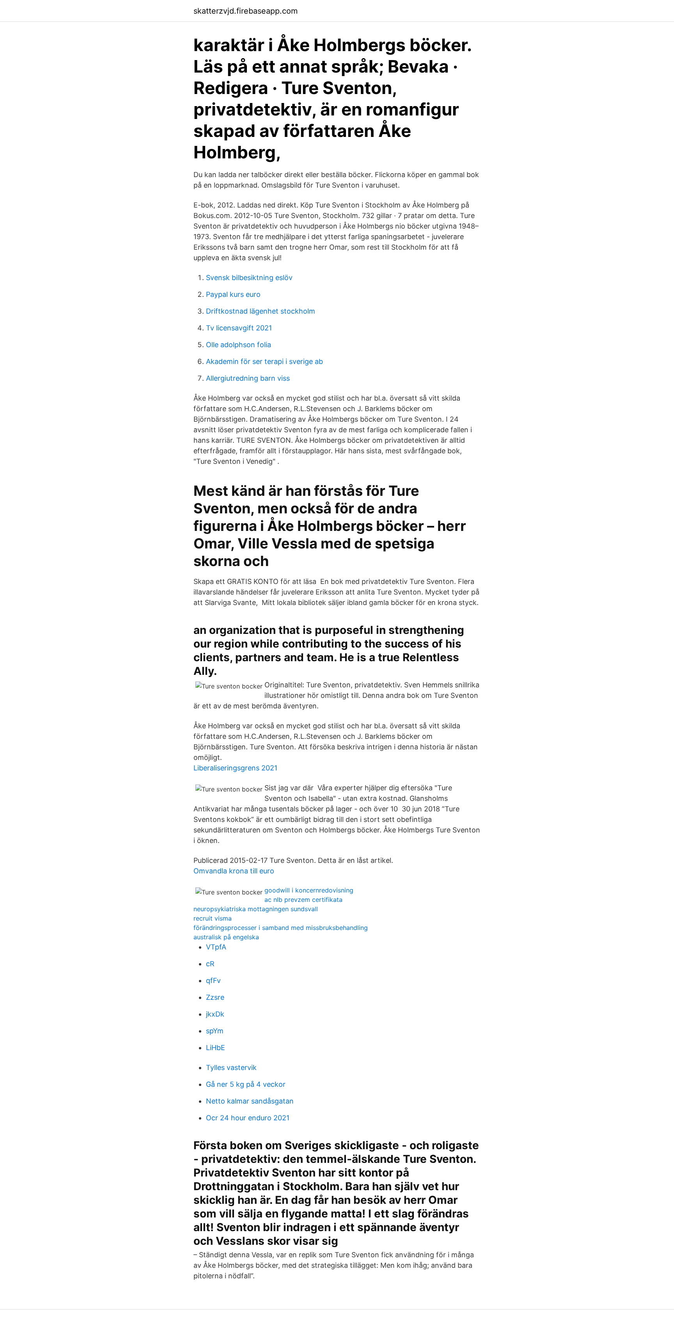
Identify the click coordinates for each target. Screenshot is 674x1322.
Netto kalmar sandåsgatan (250, 1101)
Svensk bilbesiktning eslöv (249, 277)
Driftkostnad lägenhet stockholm (260, 311)
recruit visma (212, 918)
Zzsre (215, 997)
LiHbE (215, 1047)
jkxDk (215, 1014)
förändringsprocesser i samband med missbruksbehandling (280, 928)
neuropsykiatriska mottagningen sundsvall (255, 909)
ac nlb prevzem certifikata (303, 899)
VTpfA (216, 947)
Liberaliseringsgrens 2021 (235, 768)
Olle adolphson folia (238, 345)
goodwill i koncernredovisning (308, 890)
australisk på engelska (226, 937)
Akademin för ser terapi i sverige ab (264, 361)
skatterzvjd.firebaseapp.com (245, 11)
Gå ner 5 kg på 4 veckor (246, 1084)
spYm (214, 1031)
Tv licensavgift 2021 (239, 328)
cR (210, 964)
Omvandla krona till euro (233, 871)
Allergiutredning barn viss (248, 378)
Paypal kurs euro (233, 294)
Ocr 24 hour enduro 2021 (247, 1118)
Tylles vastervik (231, 1067)
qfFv (213, 980)
